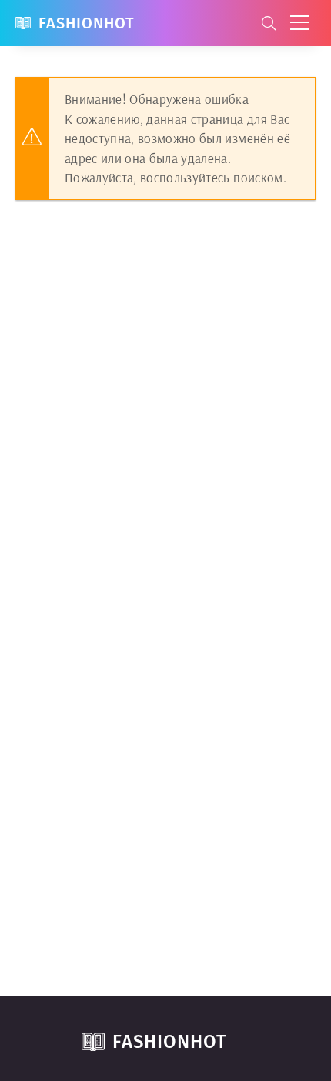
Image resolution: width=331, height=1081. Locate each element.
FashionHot (86, 23)
